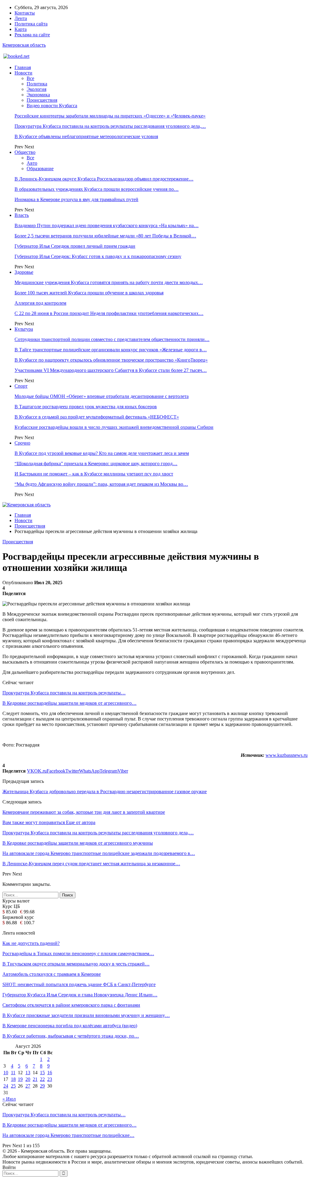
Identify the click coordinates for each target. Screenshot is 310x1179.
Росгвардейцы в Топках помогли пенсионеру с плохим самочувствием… (78, 953)
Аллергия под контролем (40, 303)
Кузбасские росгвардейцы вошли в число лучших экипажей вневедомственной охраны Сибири (114, 427)
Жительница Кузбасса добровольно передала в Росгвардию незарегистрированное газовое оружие (104, 791)
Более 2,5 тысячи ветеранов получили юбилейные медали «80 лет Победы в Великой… (105, 235)
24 (5, 1085)
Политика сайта (31, 23)
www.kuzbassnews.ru (286, 755)
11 (13, 1072)
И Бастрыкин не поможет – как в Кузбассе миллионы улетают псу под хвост (94, 473)
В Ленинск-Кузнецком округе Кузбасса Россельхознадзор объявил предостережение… (104, 178)
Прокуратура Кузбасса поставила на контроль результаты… (64, 692)
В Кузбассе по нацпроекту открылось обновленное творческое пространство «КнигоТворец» (111, 360)
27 (27, 1085)
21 (35, 1079)
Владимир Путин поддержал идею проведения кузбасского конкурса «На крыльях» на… (107, 225)
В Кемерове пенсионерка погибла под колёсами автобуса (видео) (69, 1025)
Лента (21, 18)
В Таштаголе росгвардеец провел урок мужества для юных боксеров (86, 406)
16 (49, 1072)
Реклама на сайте (32, 34)
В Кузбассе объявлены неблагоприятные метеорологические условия (86, 136)
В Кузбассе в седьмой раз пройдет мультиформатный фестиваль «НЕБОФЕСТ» (97, 416)
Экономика (38, 94)
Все (30, 78)
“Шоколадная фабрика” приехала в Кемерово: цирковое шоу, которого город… (96, 463)
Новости (23, 72)
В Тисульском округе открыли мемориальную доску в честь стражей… (76, 963)
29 (42, 1085)
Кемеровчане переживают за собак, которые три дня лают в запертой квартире (83, 812)
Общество (25, 152)
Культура (24, 329)
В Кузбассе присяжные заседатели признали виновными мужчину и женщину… (86, 1015)
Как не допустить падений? (31, 943)
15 (42, 1072)
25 (13, 1085)
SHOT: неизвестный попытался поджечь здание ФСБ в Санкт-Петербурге (79, 984)
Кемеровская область (24, 45)
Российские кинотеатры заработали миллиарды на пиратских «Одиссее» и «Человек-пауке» (110, 115)
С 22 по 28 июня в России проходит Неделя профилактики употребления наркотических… (109, 313)
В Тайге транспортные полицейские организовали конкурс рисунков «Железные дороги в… (111, 349)
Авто (32, 163)
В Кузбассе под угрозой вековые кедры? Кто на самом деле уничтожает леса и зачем (102, 453)
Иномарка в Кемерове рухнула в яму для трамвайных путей (76, 199)
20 (27, 1079)
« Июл (9, 1098)
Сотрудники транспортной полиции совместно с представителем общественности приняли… (112, 339)
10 (5, 1072)
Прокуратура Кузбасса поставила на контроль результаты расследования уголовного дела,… (110, 126)
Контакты (25, 12)
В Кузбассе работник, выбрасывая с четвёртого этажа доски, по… (70, 1035)
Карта (21, 29)
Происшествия (42, 100)
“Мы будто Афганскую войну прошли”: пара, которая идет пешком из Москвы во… (101, 484)
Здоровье (24, 272)
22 (42, 1079)
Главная (23, 67)
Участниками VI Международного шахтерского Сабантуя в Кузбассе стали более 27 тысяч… (111, 370)
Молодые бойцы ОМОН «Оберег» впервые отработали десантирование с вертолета (102, 396)
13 (27, 1072)
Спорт (21, 386)
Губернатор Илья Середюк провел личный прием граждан (75, 246)
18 (13, 1079)
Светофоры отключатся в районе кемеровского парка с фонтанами (71, 1005)
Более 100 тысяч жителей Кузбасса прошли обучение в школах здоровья (89, 292)
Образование (40, 168)
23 (49, 1079)
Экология (36, 89)
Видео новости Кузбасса (52, 105)
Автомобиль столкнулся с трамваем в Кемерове (51, 974)
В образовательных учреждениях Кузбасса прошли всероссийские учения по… (97, 189)
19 (20, 1079)
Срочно (22, 442)
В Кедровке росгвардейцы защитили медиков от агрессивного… (69, 703)
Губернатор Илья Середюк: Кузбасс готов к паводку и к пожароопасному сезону (98, 256)
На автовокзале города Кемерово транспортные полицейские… (68, 1135)
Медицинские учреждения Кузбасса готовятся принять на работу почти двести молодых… (109, 282)
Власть (22, 215)
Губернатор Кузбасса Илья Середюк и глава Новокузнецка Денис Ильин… (79, 994)
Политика (37, 83)
